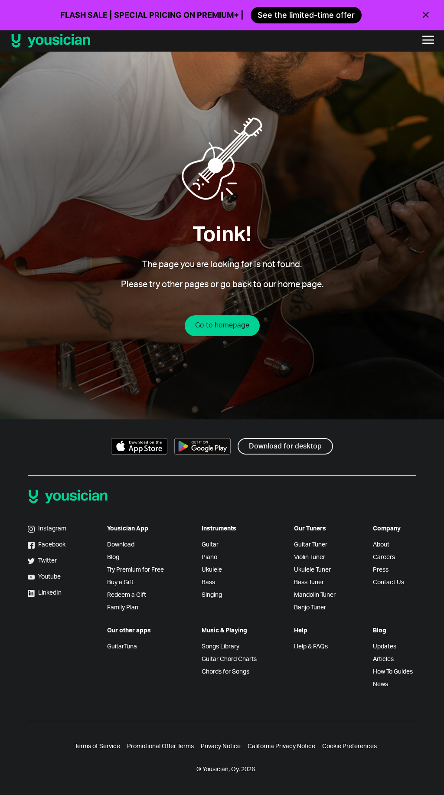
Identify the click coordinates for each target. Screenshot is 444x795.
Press (380, 570)
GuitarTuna (122, 647)
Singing (212, 595)
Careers (384, 557)
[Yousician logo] (108, 41)
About (381, 545)
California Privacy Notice (281, 746)
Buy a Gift (120, 582)
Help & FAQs (311, 647)
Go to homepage (222, 325)
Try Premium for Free (135, 570)
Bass (208, 582)
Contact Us (388, 582)
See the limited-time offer (306, 15)
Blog (113, 557)
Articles (383, 659)
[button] (428, 41)
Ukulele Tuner (312, 570)
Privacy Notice (221, 746)
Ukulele (212, 570)
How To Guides (393, 672)
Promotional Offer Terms (160, 746)
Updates (384, 647)
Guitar (210, 545)
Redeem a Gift (126, 595)
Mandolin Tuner (315, 595)
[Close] (425, 15)
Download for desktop (285, 446)
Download (120, 545)
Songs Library (220, 647)
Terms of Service (97, 746)
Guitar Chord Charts (229, 659)
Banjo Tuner (310, 608)
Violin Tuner (309, 557)
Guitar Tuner (310, 545)
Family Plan (122, 608)
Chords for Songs (225, 672)
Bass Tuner (309, 582)
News (380, 684)
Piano (209, 557)
